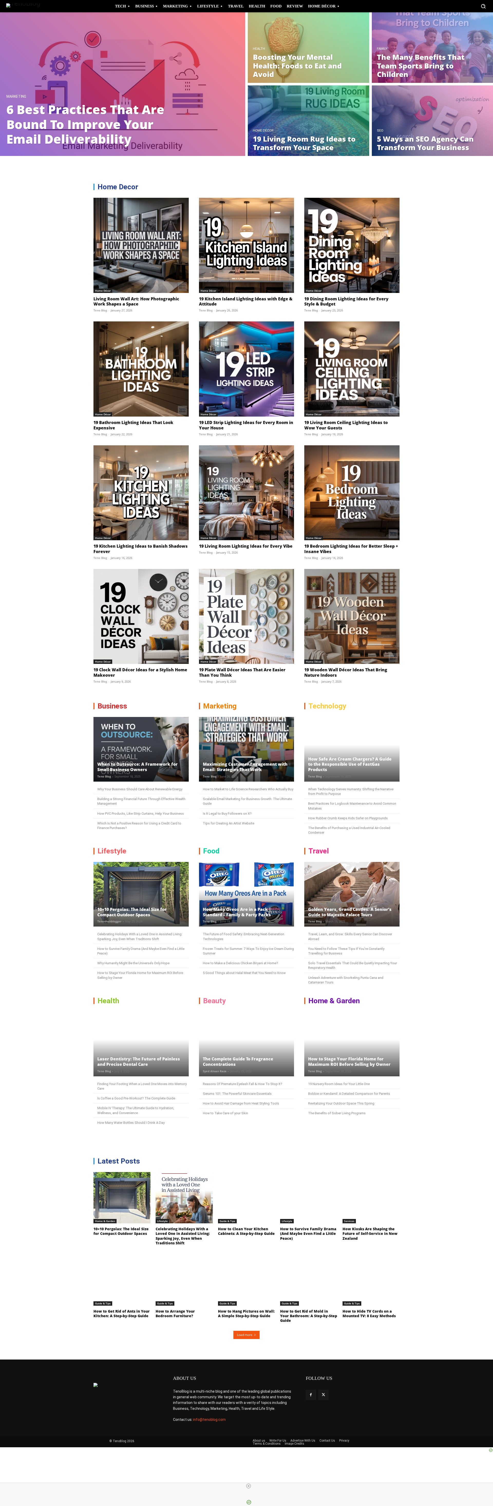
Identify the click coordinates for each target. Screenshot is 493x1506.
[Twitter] (323, 1395)
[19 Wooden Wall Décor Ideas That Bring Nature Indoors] (352, 616)
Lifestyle (162, 1221)
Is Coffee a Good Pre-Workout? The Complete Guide (136, 1098)
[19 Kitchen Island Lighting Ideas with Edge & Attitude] (246, 245)
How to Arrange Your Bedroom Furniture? (175, 1313)
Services (349, 1221)
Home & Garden (105, 1221)
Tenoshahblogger (109, 921)
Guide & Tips (227, 1221)
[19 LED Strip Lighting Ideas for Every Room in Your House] (246, 369)
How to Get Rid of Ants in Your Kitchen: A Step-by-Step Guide (121, 1313)
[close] (248, 1486)
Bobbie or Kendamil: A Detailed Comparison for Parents (349, 1094)
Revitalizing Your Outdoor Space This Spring (341, 1103)
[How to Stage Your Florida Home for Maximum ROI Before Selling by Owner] (352, 1044)
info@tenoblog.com (209, 1420)
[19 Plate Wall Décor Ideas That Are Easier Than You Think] (246, 616)
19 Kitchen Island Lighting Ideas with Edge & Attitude (245, 301)
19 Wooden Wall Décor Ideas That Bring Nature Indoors (345, 672)
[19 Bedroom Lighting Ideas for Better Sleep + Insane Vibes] (352, 492)
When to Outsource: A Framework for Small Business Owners (137, 766)
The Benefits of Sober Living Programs (337, 1113)
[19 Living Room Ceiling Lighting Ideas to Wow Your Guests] (352, 369)
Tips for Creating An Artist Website (228, 823)
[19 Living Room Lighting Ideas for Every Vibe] (246, 492)
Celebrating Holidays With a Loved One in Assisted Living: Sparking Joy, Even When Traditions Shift (183, 1235)
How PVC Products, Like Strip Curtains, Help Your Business (140, 813)
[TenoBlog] (25, 6)
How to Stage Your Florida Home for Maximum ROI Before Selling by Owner (349, 1061)
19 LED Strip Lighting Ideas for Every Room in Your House (246, 425)
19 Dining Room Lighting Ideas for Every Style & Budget (346, 301)
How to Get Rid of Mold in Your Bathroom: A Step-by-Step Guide (308, 1316)
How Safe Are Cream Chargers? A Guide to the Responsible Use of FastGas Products (350, 764)
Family (382, 48)
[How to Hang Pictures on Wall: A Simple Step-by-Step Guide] (246, 1280)
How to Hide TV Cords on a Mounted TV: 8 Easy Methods (369, 1313)
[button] (483, 6)
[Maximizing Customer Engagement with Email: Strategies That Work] (246, 749)
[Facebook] (311, 1395)
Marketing (16, 96)
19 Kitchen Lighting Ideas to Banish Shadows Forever (140, 548)
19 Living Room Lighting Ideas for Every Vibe (245, 546)
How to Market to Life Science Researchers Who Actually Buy (248, 789)
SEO (380, 130)
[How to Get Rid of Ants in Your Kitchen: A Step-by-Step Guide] (121, 1280)
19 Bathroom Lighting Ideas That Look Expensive (133, 425)
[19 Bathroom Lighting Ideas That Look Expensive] (141, 369)
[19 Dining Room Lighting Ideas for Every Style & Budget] (352, 245)
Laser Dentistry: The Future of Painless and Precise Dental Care (138, 1061)
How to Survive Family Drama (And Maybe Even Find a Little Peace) (308, 1233)
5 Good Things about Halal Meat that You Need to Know (244, 973)
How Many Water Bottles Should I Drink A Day (131, 1123)
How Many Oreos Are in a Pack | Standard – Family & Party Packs (237, 912)
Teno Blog (100, 310)
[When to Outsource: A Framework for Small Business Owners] (141, 749)
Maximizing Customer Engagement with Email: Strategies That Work (245, 766)
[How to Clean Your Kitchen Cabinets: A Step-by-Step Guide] (246, 1197)
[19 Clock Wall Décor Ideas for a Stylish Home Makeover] (141, 616)
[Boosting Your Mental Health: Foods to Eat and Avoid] (308, 47)
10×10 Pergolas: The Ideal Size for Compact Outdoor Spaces (132, 912)
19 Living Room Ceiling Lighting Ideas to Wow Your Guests (346, 425)
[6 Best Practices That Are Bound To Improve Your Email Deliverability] (122, 84)
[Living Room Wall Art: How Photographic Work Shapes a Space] (141, 245)
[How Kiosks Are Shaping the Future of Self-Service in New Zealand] (371, 1197)
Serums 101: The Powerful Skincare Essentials (237, 1094)
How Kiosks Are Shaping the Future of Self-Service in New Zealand (370, 1233)
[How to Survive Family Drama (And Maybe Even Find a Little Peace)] (308, 1197)
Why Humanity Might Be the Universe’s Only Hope (133, 963)
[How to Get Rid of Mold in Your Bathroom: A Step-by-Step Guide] (308, 1280)
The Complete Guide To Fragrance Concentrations (238, 1061)
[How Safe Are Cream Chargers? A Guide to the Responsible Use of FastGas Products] (352, 749)
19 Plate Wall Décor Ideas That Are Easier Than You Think (242, 672)
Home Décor (263, 130)
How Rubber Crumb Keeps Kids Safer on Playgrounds (348, 818)
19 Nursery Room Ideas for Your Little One (339, 1084)
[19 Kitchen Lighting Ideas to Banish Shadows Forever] (141, 492)
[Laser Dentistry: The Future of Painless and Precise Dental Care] (141, 1044)
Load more (244, 1335)
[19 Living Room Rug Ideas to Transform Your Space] (308, 120)
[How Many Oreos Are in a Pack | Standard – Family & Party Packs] (246, 894)
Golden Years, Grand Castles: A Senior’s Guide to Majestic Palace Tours (350, 912)
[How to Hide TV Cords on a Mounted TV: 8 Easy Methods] (371, 1280)
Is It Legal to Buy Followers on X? (227, 813)
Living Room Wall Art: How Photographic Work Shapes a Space (136, 301)
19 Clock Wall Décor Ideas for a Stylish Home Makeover (140, 672)
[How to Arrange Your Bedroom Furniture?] (184, 1280)
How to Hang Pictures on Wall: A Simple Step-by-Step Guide (246, 1313)
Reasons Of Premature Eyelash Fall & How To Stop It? (242, 1084)
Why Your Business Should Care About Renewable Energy (139, 789)
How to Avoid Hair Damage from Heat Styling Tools (241, 1103)
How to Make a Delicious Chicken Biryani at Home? (240, 963)
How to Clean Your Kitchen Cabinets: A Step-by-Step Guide (246, 1231)
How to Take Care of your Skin (225, 1113)
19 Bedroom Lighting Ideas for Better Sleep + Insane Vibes (351, 548)
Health (259, 48)
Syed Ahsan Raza (214, 1071)
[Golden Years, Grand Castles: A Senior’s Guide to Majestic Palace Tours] (352, 894)
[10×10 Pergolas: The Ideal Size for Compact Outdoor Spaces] (141, 894)
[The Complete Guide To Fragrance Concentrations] (246, 1044)
